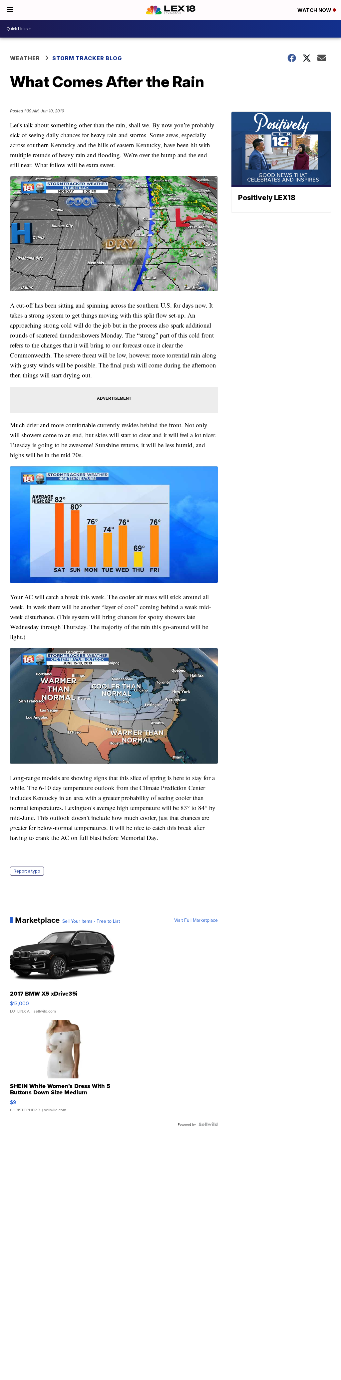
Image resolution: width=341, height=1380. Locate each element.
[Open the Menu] (10, 10)
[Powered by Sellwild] (208, 1124)
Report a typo (27, 871)
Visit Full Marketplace (196, 920)
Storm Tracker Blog (87, 58)
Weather (25, 58)
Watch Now (315, 10)
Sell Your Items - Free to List (91, 921)
